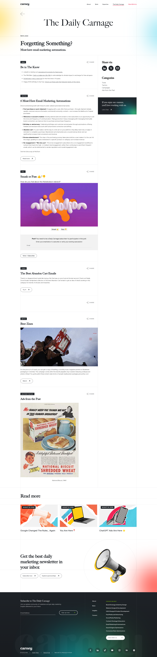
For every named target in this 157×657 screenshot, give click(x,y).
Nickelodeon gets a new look (32, 78)
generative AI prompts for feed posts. (50, 72)
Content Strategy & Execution (115, 621)
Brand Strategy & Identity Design (116, 605)
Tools (104, 83)
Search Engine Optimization (114, 627)
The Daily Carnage (118, 4)
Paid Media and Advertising (114, 614)
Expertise (105, 4)
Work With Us (132, 4)
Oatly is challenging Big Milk (42, 75)
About (89, 4)
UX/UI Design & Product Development (117, 611)
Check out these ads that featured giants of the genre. (62, 82)
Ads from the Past (108, 90)
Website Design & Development (116, 608)
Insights (94, 610)
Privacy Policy (35, 652)
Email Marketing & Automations (115, 624)
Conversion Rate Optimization (115, 631)
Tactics (104, 85)
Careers (94, 615)
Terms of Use (46, 652)
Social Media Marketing (113, 618)
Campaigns (106, 88)
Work (96, 4)
